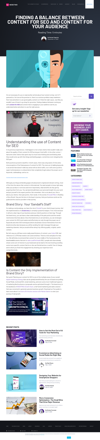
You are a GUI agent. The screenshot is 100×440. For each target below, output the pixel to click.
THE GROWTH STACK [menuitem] (33, 4)
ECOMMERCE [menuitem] (44, 4)
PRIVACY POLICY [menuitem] (58, 426)
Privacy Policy (42, 434)
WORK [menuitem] (61, 4)
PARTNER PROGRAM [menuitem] (82, 426)
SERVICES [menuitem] (53, 4)
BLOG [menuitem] (73, 4)
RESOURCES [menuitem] (80, 4)
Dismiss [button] (69, 437)
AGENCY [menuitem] (67, 4)
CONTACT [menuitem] (91, 426)
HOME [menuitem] (7, 426)
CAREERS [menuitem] (50, 426)
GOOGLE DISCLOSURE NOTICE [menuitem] (70, 426)
